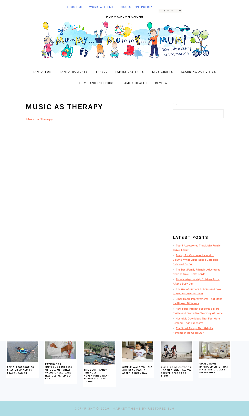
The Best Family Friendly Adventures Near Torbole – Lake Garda (97, 375)
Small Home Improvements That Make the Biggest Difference (213, 368)
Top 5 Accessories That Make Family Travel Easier (20, 370)
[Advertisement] (198, 178)
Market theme (126, 408)
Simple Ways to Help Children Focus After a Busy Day (137, 370)
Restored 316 (161, 408)
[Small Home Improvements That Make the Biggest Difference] (214, 350)
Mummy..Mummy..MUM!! (124, 16)
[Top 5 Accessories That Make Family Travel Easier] (22, 351)
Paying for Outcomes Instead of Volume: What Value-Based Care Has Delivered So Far (195, 260)
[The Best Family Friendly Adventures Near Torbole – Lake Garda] (99, 353)
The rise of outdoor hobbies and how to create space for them (176, 372)
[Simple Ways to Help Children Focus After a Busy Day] (137, 351)
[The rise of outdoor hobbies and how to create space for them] (176, 351)
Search (177, 104)
